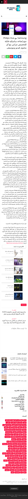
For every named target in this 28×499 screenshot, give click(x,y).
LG (17, 451)
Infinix (10, 446)
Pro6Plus (23, 460)
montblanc (10, 453)
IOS (18, 448)
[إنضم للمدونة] (2, 2)
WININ (16, 470)
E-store (19, 439)
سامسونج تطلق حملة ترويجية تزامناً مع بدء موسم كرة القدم (9, 279)
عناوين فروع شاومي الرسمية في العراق (17, 375)
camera (16, 434)
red (9, 460)
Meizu (8, 451)
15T (25, 420)
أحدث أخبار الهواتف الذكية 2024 (12, 420)
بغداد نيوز (22, 394)
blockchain (8, 432)
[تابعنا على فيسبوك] (5, 2)
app (10, 427)
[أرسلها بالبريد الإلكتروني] (3, 56)
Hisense (5, 444)
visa (25, 470)
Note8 (11, 455)
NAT (21, 455)
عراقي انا (22, 402)
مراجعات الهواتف (6, 425)
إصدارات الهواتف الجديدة (16, 422)
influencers (23, 448)
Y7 (21, 472)
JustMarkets (23, 451)
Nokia (16, 455)
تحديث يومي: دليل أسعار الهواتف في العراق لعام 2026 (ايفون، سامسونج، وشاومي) (18, 359)
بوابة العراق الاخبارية (19, 406)
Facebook (13, 488)
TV (14, 467)
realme (13, 460)
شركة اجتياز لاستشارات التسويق (19, 425)
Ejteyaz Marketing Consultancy (18, 441)
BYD (20, 434)
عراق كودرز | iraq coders (18, 401)
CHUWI (13, 436)
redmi (5, 460)
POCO (9, 458)
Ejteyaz (14, 439)
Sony (17, 465)
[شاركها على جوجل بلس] (11, 56)
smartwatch (23, 465)
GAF (19, 444)
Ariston (24, 429)
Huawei (15, 446)
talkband (8, 465)
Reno (17, 463)
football (24, 444)
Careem (7, 434)
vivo (21, 470)
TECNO (24, 467)
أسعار (24, 422)
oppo (24, 458)
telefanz (19, 467)
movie (4, 453)
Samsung (24, 304)
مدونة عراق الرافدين (19, 404)
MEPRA (24, 453)
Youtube (17, 472)
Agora (20, 427)
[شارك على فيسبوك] (19, 56)
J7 (9, 448)
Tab (13, 465)
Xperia (7, 470)
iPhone (13, 448)
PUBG (18, 460)
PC (20, 458)
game (10, 444)
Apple (6, 427)
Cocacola (7, 436)
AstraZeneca (12, 429)
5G (21, 420)
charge (18, 436)
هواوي (24, 427)
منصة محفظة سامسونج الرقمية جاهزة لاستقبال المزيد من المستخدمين (9, 270)
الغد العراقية (21, 396)
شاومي (7, 422)
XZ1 (25, 472)
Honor (20, 446)
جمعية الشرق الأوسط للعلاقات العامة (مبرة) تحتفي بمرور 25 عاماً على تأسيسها (17, 364)
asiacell (18, 429)
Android (15, 427)
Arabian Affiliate (20, 399)
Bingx (24, 432)
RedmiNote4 (23, 463)
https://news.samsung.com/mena (14, 243)
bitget (14, 432)
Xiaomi (12, 470)
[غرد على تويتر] (15, 56)
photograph (15, 458)
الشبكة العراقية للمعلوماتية (17, 397)
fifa (8, 441)
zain (12, 472)
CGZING (22, 409)
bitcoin (19, 432)
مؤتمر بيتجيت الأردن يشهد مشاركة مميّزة (17, 380)
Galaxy (14, 444)
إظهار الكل (24, 410)
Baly (6, 429)
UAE (11, 467)
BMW (24, 434)
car (11, 434)
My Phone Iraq (10, 495)
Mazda (13, 451)
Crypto (24, 439)
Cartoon (24, 436)
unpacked (5, 467)
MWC (24, 455)
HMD (24, 446)
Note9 (7, 455)
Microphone (17, 453)
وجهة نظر (22, 407)
